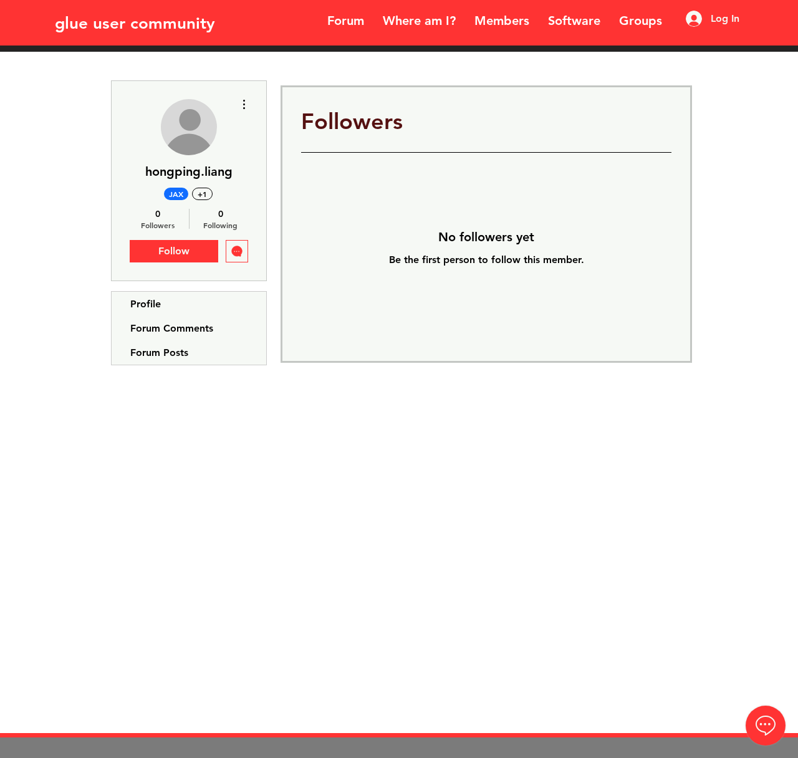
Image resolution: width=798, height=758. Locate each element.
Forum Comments (171, 328)
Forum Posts (159, 352)
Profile (145, 304)
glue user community (135, 23)
